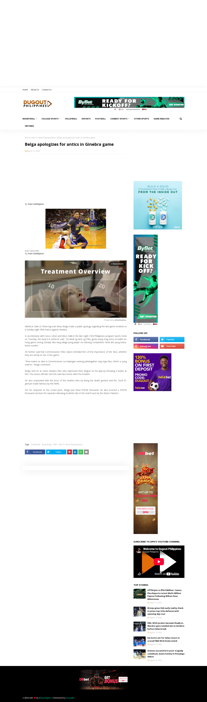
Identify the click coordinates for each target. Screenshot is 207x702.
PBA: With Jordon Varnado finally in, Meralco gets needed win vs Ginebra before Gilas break (165, 626)
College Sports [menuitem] (50, 118)
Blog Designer (45, 698)
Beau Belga (47, 444)
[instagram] (146, 346)
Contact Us (46, 89)
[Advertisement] (76, 178)
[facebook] (146, 339)
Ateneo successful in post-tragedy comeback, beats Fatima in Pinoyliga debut (165, 653)
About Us (35, 89)
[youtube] (172, 346)
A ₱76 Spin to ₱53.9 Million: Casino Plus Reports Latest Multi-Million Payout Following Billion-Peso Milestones (164, 594)
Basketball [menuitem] (29, 118)
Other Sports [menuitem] (141, 118)
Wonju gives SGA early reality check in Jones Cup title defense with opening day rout (165, 611)
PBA (55, 444)
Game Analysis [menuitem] (161, 118)
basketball (35, 444)
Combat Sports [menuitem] (118, 118)
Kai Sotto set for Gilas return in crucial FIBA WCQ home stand (163, 639)
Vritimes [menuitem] (29, 126)
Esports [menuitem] (86, 118)
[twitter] (172, 339)
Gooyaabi (70, 698)
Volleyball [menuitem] (71, 118)
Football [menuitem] (100, 118)
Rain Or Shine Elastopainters (44, 137)
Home (25, 89)
